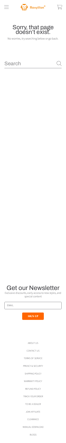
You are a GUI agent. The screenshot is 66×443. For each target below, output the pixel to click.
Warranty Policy (33, 381)
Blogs (33, 434)
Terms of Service (33, 358)
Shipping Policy (33, 373)
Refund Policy (33, 389)
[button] (6, 7)
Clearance (33, 419)
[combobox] (33, 63)
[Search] (59, 63)
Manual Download (33, 427)
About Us (33, 343)
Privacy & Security (33, 366)
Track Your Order (33, 396)
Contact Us (33, 350)
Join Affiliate (33, 411)
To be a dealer (33, 404)
